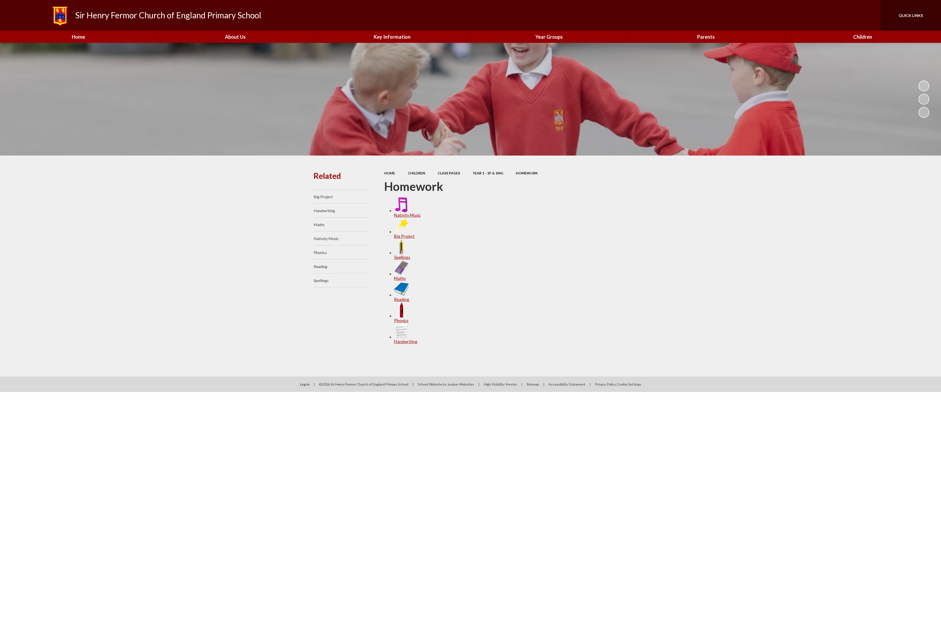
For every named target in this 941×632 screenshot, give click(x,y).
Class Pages (449, 173)
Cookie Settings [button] (629, 384)
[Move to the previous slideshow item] (923, 99)
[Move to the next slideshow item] (923, 112)
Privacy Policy (605, 384)
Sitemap (533, 384)
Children (416, 173)
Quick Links (911, 15)
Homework (527, 173)
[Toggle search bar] (872, 15)
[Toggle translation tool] (855, 15)
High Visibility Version (500, 384)
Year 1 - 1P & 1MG (488, 173)
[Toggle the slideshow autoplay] (923, 86)
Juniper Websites (460, 384)
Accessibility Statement (567, 384)
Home (389, 173)
